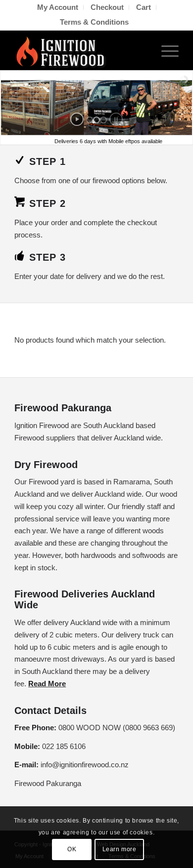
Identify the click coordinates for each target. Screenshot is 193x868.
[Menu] (165, 50)
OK (71, 849)
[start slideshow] (77, 119)
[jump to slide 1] (89, 120)
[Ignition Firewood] (79, 50)
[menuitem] (58, 7)
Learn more (119, 849)
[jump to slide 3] (103, 120)
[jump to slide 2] (96, 120)
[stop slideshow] (116, 119)
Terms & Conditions (94, 22)
